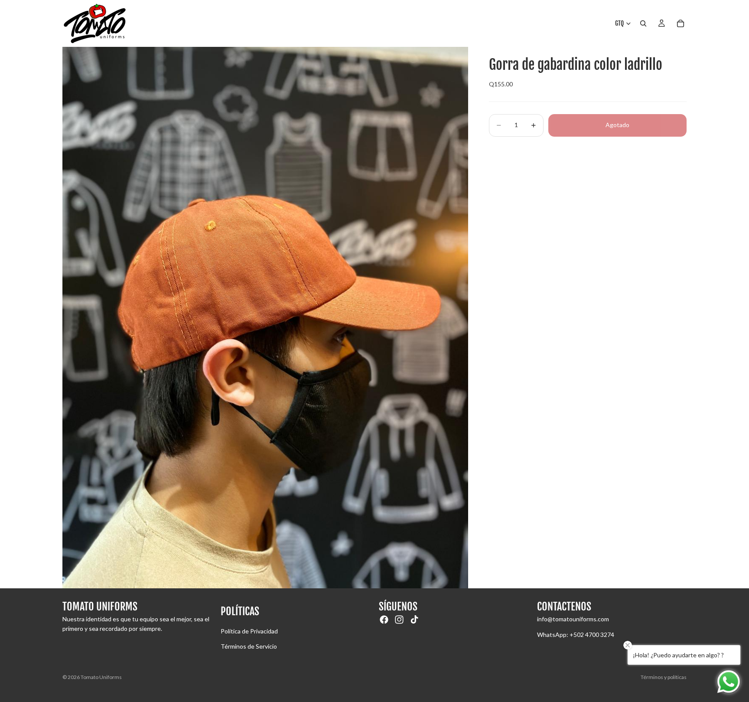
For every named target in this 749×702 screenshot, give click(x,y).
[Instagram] (399, 619)
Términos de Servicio (249, 646)
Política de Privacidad (249, 631)
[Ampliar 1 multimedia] (265, 317)
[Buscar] (643, 23)
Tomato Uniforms (101, 677)
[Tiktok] (414, 619)
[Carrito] (680, 23)
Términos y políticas (664, 677)
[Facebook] (384, 619)
